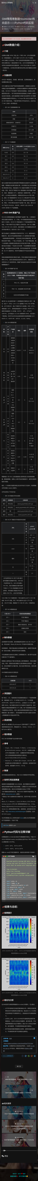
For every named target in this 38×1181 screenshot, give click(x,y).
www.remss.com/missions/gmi (17, 811)
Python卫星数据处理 (8, 1056)
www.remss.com (10, 794)
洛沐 (10, 1038)
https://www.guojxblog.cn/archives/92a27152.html (18, 1043)
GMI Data (6, 825)
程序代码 (31, 26)
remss (22, 818)
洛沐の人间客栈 (7, 3)
